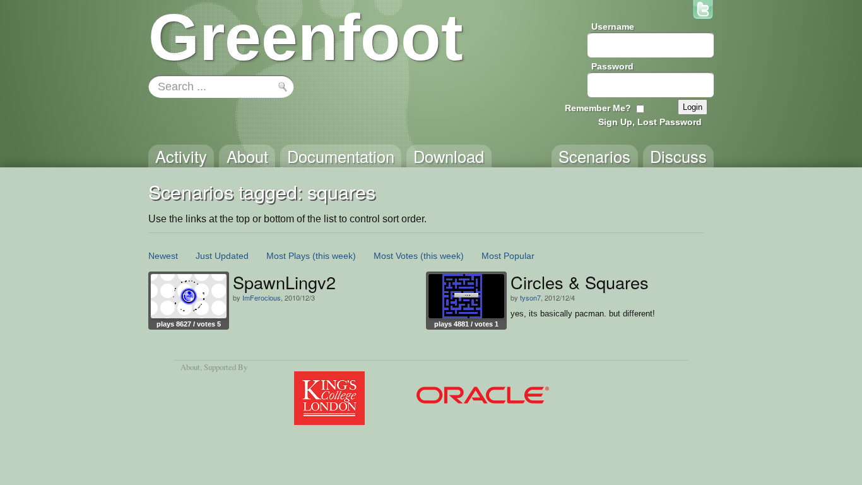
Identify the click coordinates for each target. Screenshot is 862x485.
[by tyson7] (466, 296)
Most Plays (288, 256)
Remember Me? (598, 108)
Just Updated (222, 256)
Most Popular (507, 256)
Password (612, 66)
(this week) (334, 256)
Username (612, 26)
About (190, 367)
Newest (163, 256)
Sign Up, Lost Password (650, 122)
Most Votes (396, 256)
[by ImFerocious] (188, 296)
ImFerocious (261, 297)
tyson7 (530, 297)
